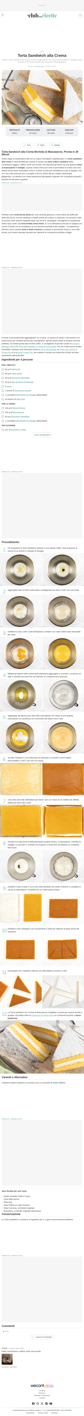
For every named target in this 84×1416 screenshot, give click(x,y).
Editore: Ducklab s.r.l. (36, 1410)
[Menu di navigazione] (3, 15)
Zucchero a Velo (18, 430)
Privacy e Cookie (43, 1413)
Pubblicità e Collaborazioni (42, 1395)
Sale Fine (20, 399)
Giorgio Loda (39, 66)
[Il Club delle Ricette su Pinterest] (46, 1404)
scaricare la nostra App (42, 1015)
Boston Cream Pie (24, 352)
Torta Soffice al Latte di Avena (17, 1205)
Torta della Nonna (11, 1199)
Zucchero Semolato (20, 378)
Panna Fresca (18, 408)
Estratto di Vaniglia (27, 395)
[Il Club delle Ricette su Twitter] (42, 1404)
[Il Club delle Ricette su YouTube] (50, 1404)
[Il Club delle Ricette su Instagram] (37, 1404)
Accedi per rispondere (9, 1367)
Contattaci (42, 1398)
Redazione (42, 1393)
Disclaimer (54, 1413)
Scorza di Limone (23, 391)
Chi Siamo (42, 1390)
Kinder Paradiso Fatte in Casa (17, 1196)
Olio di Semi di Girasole (22, 382)
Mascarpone (18, 412)
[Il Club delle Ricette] (42, 15)
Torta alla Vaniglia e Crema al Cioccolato (37, 346)
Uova (9, 386)
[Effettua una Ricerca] (80, 15)
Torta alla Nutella (48, 349)
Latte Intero (16, 374)
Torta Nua (8, 1202)
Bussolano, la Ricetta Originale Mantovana (22, 1211)
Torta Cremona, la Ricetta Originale (19, 1208)
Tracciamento (30, 1413)
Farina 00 (15, 369)
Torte (42, 52)
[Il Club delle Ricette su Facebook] (33, 1404)
